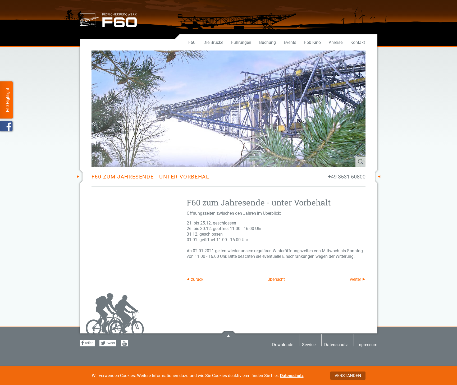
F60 (191, 42)
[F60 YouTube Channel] (124, 343)
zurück (197, 279)
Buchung (267, 42)
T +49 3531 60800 (344, 176)
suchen (344, 161)
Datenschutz (292, 375)
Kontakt (357, 42)
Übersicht (276, 279)
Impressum (367, 344)
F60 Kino (312, 42)
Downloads (282, 344)
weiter (355, 279)
